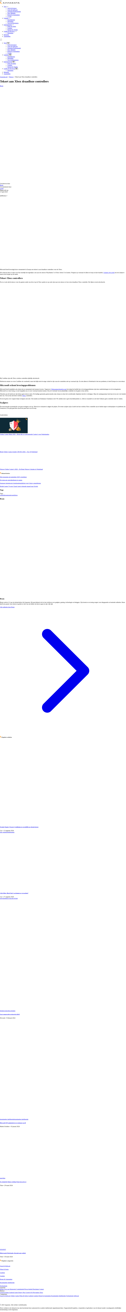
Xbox (24, 395)
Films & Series (11, 26)
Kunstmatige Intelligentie (58, 1296)
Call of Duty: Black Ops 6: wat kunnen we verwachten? (14, 893)
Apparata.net (3, 77)
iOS (31, 1292)
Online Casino (15, 1296)
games (7, 495)
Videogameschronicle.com (58, 389)
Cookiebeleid (20, 1289)
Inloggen (6, 34)
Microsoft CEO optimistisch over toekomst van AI (13, 1123)
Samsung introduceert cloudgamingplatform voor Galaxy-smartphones (20, 483)
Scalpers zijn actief (109, 272)
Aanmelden (7, 36)
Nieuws (11, 77)
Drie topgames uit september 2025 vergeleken (13, 477)
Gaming (9, 28)
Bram (1, 86)
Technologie (70, 1296)
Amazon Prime (4, 1292)
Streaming (10, 33)
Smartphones (11, 20)
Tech (5, 6)
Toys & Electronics (13, 23)
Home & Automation (13, 15)
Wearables (10, 21)
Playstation (36, 1292)
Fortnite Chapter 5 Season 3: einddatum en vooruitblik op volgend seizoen (19, 827)
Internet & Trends (12, 30)
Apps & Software (12, 10)
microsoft (12, 495)
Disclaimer (36, 1289)
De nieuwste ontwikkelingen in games (11, 480)
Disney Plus (22, 1292)
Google (28, 1292)
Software (76, 1296)
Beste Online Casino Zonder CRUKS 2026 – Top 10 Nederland (18, 452)
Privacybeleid (28, 1289)
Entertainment (8, 25)
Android (11, 1292)
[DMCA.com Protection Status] (2, 1301)
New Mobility (11, 13)
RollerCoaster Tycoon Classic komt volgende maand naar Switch (19, 486)
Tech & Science (12, 8)
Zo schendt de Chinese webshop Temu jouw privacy (13, 1182)
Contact (41, 1289)
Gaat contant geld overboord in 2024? (10, 1014)
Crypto (9, 16)
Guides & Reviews (9, 31)
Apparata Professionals (14, 11)
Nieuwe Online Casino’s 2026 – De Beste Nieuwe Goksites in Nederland (21, 469)
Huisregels (13, 1289)
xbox (16, 495)
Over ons (7, 1289)
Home (2, 1289)
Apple (16, 1292)
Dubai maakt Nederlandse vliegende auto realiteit (13, 1253)
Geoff (1, 188)
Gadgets (6, 18)
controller (3, 495)
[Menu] (0, 1)
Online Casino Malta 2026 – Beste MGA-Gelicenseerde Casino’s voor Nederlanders (24, 434)
